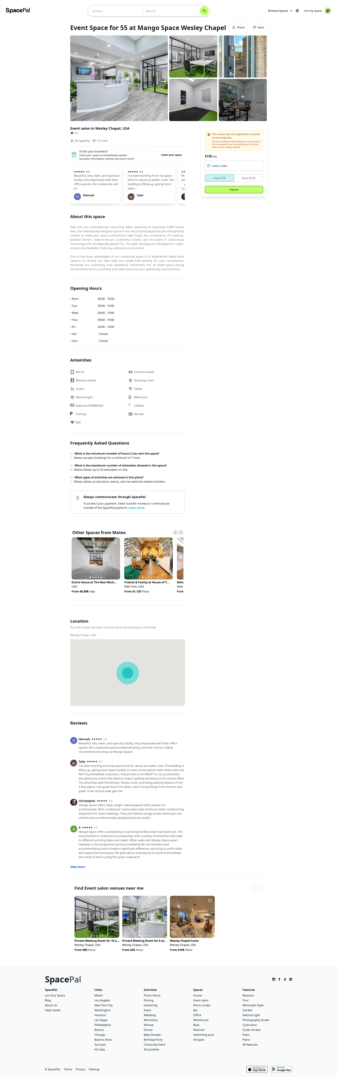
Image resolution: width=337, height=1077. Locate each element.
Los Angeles (102, 1000)
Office (197, 1015)
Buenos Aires (103, 1040)
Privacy (80, 1069)
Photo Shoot (152, 995)
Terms (68, 1069)
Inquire (234, 189)
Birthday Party (153, 1040)
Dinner (148, 1030)
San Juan (100, 1044)
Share (241, 27)
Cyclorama (250, 1025)
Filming (148, 1000)
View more (77, 867)
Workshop (151, 1020)
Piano (246, 1040)
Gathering (150, 1005)
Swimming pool (203, 1035)
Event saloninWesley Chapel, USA (100, 128)
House (197, 995)
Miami (98, 995)
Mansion (199, 1030)
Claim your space (171, 154)
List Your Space (55, 995)
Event (147, 1010)
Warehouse (201, 1020)
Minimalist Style (253, 1005)
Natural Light (251, 1015)
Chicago (99, 1035)
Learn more (136, 508)
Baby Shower (152, 1035)
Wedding (150, 1015)
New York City (103, 1005)
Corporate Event (155, 1044)
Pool (246, 1000)
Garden (248, 1010)
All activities (151, 1049)
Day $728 (219, 178)
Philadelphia (102, 1025)
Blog (48, 1000)
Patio (246, 1035)
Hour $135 (248, 178)
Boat (196, 1025)
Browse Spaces (278, 11)
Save (261, 27)
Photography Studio (256, 1020)
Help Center (53, 1010)
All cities (99, 1049)
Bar (195, 1010)
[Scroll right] (184, 185)
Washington (102, 1010)
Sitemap (94, 1069)
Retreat (149, 1025)
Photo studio (201, 1005)
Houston (100, 1015)
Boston (99, 1030)
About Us (51, 1005)
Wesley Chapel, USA (83, 635)
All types (198, 1040)
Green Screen (252, 1030)
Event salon (201, 1000)
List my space (313, 11)
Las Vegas (101, 1020)
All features (250, 1044)
